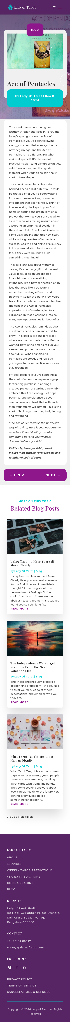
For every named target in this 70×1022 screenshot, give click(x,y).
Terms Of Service (21, 985)
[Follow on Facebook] (17, 967)
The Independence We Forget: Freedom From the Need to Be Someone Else (33, 667)
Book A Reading (20, 883)
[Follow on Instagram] (10, 967)
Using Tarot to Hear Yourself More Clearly (32, 563)
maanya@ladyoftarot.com (25, 947)
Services (14, 864)
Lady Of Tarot (31, 96)
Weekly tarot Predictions (30, 870)
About (12, 857)
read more (19, 608)
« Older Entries (20, 817)
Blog (35, 30)
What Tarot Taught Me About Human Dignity (31, 758)
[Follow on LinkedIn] (24, 967)
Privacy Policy (19, 979)
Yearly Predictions (23, 876)
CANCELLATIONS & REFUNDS (29, 992)
